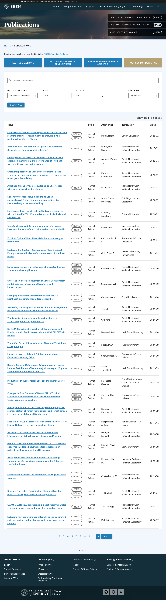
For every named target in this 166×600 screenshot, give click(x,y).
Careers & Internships (117, 564)
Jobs (75, 564)
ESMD (77, 265)
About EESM (12, 559)
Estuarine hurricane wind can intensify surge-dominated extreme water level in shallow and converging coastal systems (36, 520)
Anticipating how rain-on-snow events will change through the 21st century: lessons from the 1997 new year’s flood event (35, 461)
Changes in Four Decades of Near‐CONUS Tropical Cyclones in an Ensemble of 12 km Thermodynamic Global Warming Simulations (33, 397)
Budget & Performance (118, 569)
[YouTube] (113, 592)
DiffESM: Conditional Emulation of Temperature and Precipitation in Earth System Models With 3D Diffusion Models (36, 332)
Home (7, 45)
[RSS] (121, 592)
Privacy (42, 569)
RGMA (76, 134)
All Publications (23, 63)
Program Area (17, 90)
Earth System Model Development (135, 17)
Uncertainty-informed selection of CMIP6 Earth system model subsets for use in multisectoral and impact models (36, 284)
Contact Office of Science (85, 569)
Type (44, 90)
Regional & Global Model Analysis (135, 24)
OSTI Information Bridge (55, 54)
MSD (76, 138)
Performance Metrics (14, 573)
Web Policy (44, 564)
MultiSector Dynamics (135, 32)
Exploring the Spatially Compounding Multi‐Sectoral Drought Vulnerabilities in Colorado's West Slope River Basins (36, 253)
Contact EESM (11, 578)
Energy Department (119, 559)
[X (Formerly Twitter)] (106, 592)
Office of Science (83, 559)
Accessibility (44, 573)
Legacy (80, 90)
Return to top (83, 550)
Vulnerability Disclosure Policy (50, 579)
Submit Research (12, 569)
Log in (7, 564)
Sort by (134, 90)
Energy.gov (45, 559)
